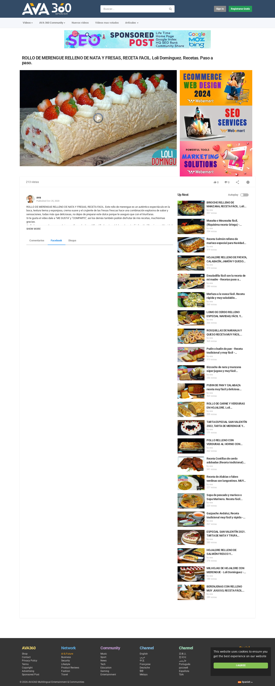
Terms (25, 664)
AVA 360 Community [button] (51, 22)
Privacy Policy (29, 660)
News (103, 660)
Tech (102, 664)
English (144, 653)
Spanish (246, 682)
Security (65, 660)
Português (184, 664)
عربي (142, 657)
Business (66, 657)
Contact (26, 657)
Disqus (72, 240)
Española (184, 671)
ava (38, 197)
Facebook (56, 240)
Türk (181, 674)
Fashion (65, 671)
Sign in (220, 8)
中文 (142, 660)
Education (106, 667)
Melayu (144, 674)
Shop (25, 653)
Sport (103, 657)
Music (103, 653)
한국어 (182, 657)
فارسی (182, 660)
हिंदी (141, 671)
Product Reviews (70, 667)
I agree (241, 665)
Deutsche (145, 667)
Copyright (27, 667)
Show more (33, 228)
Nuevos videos (80, 22)
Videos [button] (27, 22)
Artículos (130, 22)
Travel (64, 674)
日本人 (182, 653)
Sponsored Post (30, 674)
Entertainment (108, 674)
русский (183, 667)
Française (145, 664)
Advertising (28, 671)
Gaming (104, 671)
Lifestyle (65, 664)
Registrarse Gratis (240, 8)
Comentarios (36, 240)
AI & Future (67, 653)
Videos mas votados (107, 22)
